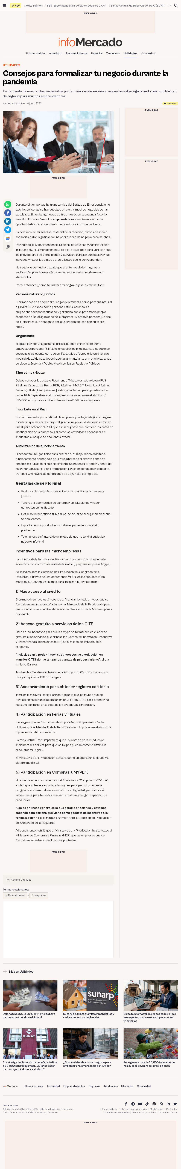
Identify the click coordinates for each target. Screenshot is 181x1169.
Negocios (97, 53)
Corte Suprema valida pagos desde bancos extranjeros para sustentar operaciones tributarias (150, 1017)
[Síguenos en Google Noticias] (7, 238)
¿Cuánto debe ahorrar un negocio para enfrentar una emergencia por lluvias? (87, 1064)
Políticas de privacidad (144, 1112)
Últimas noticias (36, 53)
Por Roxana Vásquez (14, 103)
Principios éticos (168, 1112)
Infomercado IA (108, 1109)
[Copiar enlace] (7, 246)
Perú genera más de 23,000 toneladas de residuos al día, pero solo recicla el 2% (149, 1064)
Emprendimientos (76, 53)
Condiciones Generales (116, 1112)
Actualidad (55, 53)
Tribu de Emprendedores (133, 1109)
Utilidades (131, 53)
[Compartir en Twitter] (7, 229)
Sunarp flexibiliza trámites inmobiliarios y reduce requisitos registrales (88, 1015)
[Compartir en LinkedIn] (7, 221)
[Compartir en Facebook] (7, 212)
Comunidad (148, 53)
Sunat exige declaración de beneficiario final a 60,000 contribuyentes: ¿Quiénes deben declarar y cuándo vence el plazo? (30, 1066)
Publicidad (171, 1109)
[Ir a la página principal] (90, 41)
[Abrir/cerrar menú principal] (4, 5)
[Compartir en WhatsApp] (7, 204)
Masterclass (156, 1109)
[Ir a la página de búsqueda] (176, 5)
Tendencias (113, 53)
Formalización (16, 895)
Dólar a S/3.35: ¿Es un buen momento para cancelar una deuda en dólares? (29, 1015)
